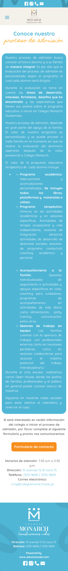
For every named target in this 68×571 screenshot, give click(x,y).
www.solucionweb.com (34, 557)
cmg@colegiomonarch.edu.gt (32, 484)
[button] (7, 17)
